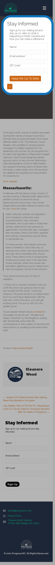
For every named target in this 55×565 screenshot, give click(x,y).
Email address (18, 56)
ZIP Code (15, 65)
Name (13, 47)
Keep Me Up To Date (25, 78)
